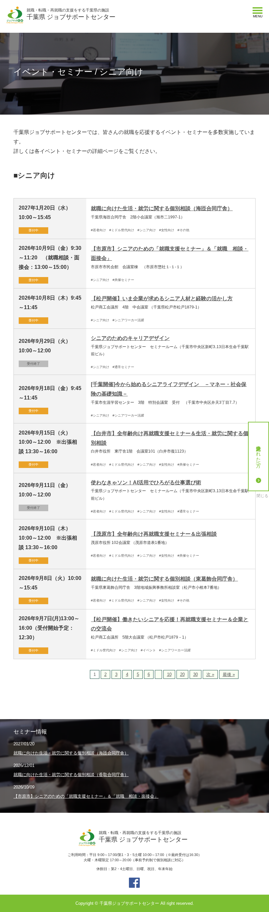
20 (182, 674)
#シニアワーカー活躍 (128, 320)
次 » (210, 674)
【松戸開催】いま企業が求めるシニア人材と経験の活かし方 (162, 298)
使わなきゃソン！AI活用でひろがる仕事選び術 (146, 482)
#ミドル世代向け (121, 230)
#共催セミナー (123, 280)
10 (169, 674)
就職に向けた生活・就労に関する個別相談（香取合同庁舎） (71, 774)
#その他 (183, 230)
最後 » (229, 674)
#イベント (148, 650)
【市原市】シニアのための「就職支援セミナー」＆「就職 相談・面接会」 (85, 796)
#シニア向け (146, 230)
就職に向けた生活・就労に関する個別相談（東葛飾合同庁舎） (164, 579)
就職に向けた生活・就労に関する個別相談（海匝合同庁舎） (162, 208)
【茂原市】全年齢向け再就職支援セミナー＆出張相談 (154, 534)
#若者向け (98, 230)
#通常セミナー (123, 367)
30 (195, 674)
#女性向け (166, 230)
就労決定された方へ (258, 453)
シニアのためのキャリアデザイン (130, 338)
